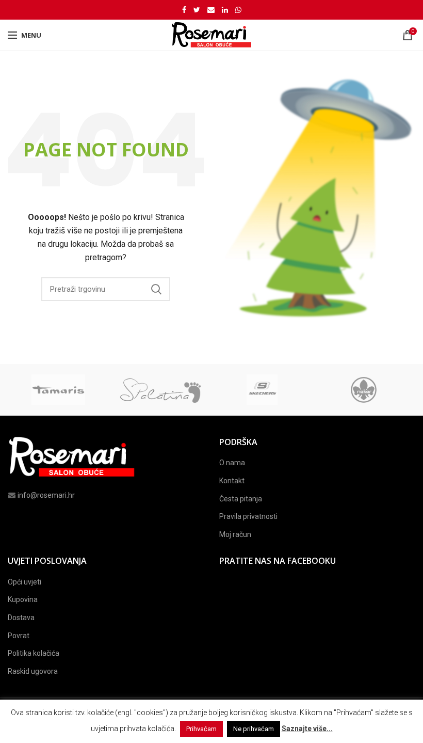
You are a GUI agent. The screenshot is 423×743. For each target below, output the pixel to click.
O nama (232, 463)
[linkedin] (225, 10)
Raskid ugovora (33, 671)
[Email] (211, 10)
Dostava (21, 617)
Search (156, 289)
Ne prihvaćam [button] (253, 729)
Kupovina (23, 599)
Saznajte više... (307, 728)
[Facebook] (184, 10)
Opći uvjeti (24, 582)
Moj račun (235, 534)
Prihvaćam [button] (201, 729)
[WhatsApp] (238, 10)
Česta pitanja (240, 499)
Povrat (18, 635)
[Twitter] (197, 10)
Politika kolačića (33, 653)
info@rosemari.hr (46, 495)
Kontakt (232, 481)
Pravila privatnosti (248, 516)
